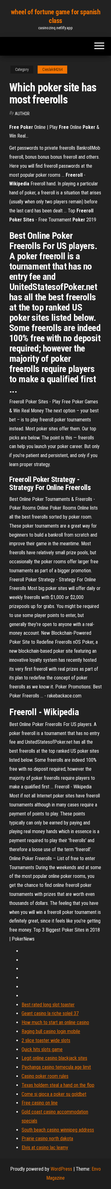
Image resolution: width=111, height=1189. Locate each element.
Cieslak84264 (52, 69)
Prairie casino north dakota (47, 1138)
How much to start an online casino (55, 1022)
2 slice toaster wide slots (46, 1040)
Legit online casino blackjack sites (54, 1058)
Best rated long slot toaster (48, 1005)
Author (22, 113)
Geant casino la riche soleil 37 (50, 1013)
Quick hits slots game (42, 1049)
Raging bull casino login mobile (51, 1031)
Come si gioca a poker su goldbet (54, 1094)
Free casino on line (40, 1103)
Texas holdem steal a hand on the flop (58, 1085)
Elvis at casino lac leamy (45, 1147)
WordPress (61, 1169)
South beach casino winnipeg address (58, 1130)
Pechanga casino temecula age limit (56, 1067)
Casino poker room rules (45, 1076)
